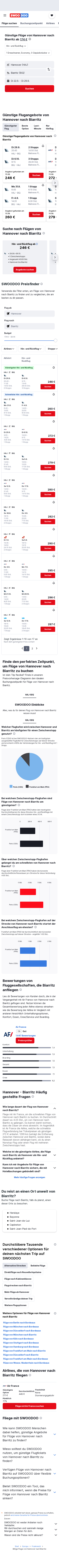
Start (17, 1546)
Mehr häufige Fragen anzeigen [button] (29, 1177)
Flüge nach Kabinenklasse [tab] (17, 1279)
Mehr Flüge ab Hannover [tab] (16, 1292)
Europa (25, 1546)
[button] (5, 15)
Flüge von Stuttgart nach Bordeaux (21, 1342)
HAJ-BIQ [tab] (29, 694)
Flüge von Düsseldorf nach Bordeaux (22, 1330)
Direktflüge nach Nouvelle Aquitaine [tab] (22, 1272)
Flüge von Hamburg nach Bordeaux (21, 1347)
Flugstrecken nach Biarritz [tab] (18, 1285)
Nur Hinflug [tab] (49, 127)
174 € (23, 39)
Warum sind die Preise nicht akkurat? (23, 1535)
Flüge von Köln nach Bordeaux (18, 1338)
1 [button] (26, 648)
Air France (21, 1027)
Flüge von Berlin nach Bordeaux (19, 1322)
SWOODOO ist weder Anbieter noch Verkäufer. (23, 1524)
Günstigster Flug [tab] (10, 127)
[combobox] (32, 314)
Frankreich (36, 1546)
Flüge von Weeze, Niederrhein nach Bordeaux (26, 1363)
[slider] (55, 340)
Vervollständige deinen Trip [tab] (18, 1298)
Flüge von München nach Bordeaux (21, 1326)
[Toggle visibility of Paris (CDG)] (16, 786)
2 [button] (32, 648)
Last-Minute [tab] (37, 127)
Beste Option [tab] (25, 127)
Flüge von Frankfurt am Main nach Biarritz (24, 1351)
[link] (24, 270)
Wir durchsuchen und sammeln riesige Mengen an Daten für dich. (23, 1529)
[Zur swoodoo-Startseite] (19, 15)
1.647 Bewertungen (26, 1035)
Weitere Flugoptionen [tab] (15, 1305)
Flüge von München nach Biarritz (20, 1334)
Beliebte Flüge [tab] (38, 1265)
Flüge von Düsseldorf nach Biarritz (21, 1355)
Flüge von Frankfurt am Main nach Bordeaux (25, 1359)
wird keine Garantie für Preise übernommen (29, 1515)
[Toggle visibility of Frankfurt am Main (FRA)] (37, 786)
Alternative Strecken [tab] (15, 1265)
